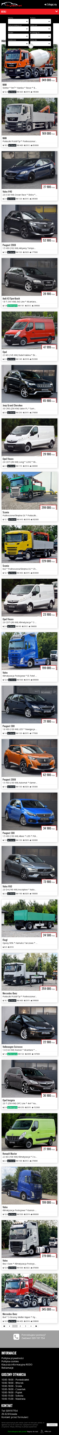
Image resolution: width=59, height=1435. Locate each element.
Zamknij (52, 1425)
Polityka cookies (10, 1361)
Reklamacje (7, 1367)
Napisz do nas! (23, 1431)
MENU (3, 11)
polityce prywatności (30, 1427)
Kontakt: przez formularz (14, 1417)
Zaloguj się (52, 4)
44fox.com (48, 1431)
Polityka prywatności (12, 1358)
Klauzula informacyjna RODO (16, 1364)
